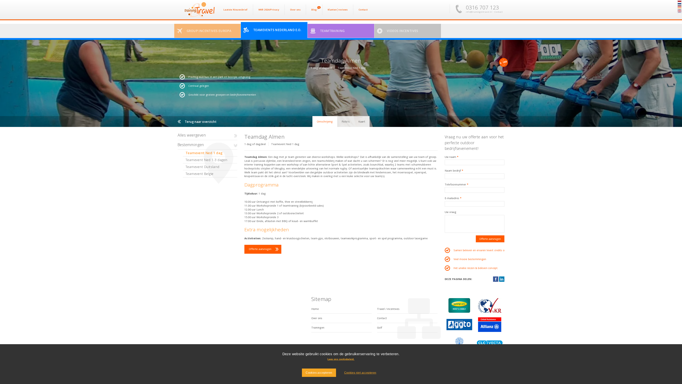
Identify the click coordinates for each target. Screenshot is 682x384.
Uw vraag (450, 212)
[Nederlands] (679, 3)
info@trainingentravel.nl (479, 11)
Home (315, 309)
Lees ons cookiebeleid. (341, 359)
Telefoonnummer (456, 184)
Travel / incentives (388, 309)
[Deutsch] (679, 7)
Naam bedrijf (454, 170)
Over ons (316, 318)
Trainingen (317, 327)
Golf (379, 327)
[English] (679, 11)
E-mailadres (453, 198)
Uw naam (452, 157)
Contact (498, 11)
